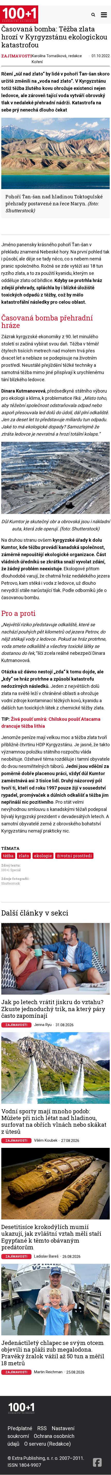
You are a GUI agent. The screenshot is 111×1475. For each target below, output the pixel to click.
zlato (24, 855)
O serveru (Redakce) (47, 1444)
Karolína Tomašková (49, 56)
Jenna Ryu (43, 1024)
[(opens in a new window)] (97, 1447)
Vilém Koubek (45, 1140)
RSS (42, 1428)
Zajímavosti (16, 1025)
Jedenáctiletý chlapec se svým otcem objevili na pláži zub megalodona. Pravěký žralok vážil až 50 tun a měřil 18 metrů (52, 1353)
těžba (8, 855)
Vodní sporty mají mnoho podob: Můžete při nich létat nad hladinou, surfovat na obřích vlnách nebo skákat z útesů (53, 1121)
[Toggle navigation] (104, 14)
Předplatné (19, 1428)
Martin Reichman (48, 1372)
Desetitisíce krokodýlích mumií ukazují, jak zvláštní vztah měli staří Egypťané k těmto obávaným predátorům (51, 1237)
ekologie (43, 855)
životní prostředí (74, 855)
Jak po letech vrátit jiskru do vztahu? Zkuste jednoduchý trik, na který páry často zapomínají (53, 1009)
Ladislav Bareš (46, 1256)
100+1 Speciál (11, 870)
